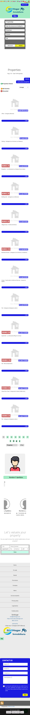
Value (15, 552)
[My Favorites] (15, 89)
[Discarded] (15, 91)
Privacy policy (15, 600)
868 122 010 (15, 620)
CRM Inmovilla (11, 706)
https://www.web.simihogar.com (15, 618)
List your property (15, 595)
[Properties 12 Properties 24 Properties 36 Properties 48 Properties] (12, 445)
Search (20, 45)
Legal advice (15, 605)
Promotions (15, 580)
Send (25, 694)
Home (15, 565)
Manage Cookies (15, 712)
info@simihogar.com (15, 616)
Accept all (9, 712)
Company (15, 585)
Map (2, 638)
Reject (22, 712)
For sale (15, 570)
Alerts (15, 590)
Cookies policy (15, 611)
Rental (15, 575)
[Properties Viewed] (15, 84)
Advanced (10, 45)
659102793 (15, 623)
